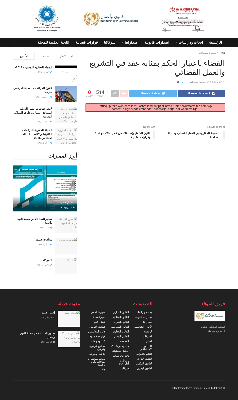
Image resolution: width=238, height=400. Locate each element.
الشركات (147, 336)
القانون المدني (121, 336)
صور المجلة (99, 316)
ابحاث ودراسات (191, 42)
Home (222, 53)
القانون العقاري (121, 331)
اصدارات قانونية (156, 42)
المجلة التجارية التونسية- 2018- (33, 67)
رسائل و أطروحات (123, 362)
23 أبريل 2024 (43, 244)
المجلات (124, 341)
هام (103, 369)
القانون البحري (144, 368)
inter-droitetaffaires (182, 388)
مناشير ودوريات (97, 353)
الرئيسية (215, 42)
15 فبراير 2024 (43, 265)
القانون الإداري (144, 358)
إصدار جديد (67, 202)
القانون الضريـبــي (119, 326)
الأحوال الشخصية (143, 326)
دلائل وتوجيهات (121, 355)
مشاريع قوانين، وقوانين (97, 347)
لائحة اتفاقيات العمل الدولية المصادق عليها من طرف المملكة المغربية (33, 112)
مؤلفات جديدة (44, 239)
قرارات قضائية (86, 42)
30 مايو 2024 (44, 228)
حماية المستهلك (120, 350)
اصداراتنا (132, 42)
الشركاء (47, 260)
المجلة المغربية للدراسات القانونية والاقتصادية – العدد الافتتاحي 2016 (36, 134)
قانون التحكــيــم (96, 331)
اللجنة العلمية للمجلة (53, 42)
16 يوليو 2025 (66, 207)
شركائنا (109, 42)
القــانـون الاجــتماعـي (146, 347)
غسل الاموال (98, 321)
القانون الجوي (121, 321)
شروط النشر (98, 312)
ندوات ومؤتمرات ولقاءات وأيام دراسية (96, 361)
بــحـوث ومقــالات (207, 53)
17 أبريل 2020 (217, 82)
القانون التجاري (121, 312)
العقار (149, 341)
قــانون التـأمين (97, 326)
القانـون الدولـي (144, 353)
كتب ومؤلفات (98, 341)
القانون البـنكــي (144, 363)
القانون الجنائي (121, 316)
